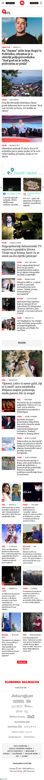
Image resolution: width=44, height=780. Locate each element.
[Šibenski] (29, 737)
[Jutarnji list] (22, 696)
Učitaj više (22, 662)
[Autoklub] (22, 721)
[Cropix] (30, 726)
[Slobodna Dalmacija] (22, 3)
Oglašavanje (17, 753)
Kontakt (6, 753)
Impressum (30, 751)
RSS (17, 756)
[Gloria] (19, 711)
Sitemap (25, 756)
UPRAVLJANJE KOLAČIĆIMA (22, 763)
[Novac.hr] (15, 726)
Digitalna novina (31, 753)
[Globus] (17, 706)
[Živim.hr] (28, 706)
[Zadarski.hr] (15, 737)
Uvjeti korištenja (20, 746)
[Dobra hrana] (18, 716)
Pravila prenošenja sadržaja (20, 748)
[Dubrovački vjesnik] (22, 731)
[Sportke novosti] (28, 701)
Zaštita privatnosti (15, 751)
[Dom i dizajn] (31, 716)
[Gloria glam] (26, 711)
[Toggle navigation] (3, 3)
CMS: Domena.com (28, 771)
